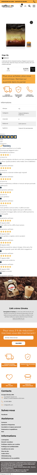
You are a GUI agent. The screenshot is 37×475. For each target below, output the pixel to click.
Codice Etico (5, 453)
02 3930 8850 (8, 401)
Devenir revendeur (7, 442)
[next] (4, 54)
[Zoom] (31, 22)
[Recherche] (29, 6)
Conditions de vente (7, 449)
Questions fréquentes (8, 424)
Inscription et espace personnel (11, 427)
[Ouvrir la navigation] (34, 6)
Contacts (4, 422)
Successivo (11, 152)
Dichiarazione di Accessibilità (10, 458)
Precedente (3, 152)
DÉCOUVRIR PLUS (18, 318)
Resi (2, 431)
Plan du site (5, 451)
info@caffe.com (8, 405)
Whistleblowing (6, 456)
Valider (18, 343)
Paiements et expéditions (9, 429)
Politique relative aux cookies (10, 444)
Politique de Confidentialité (9, 446)
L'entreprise (5, 439)
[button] (7, 474)
